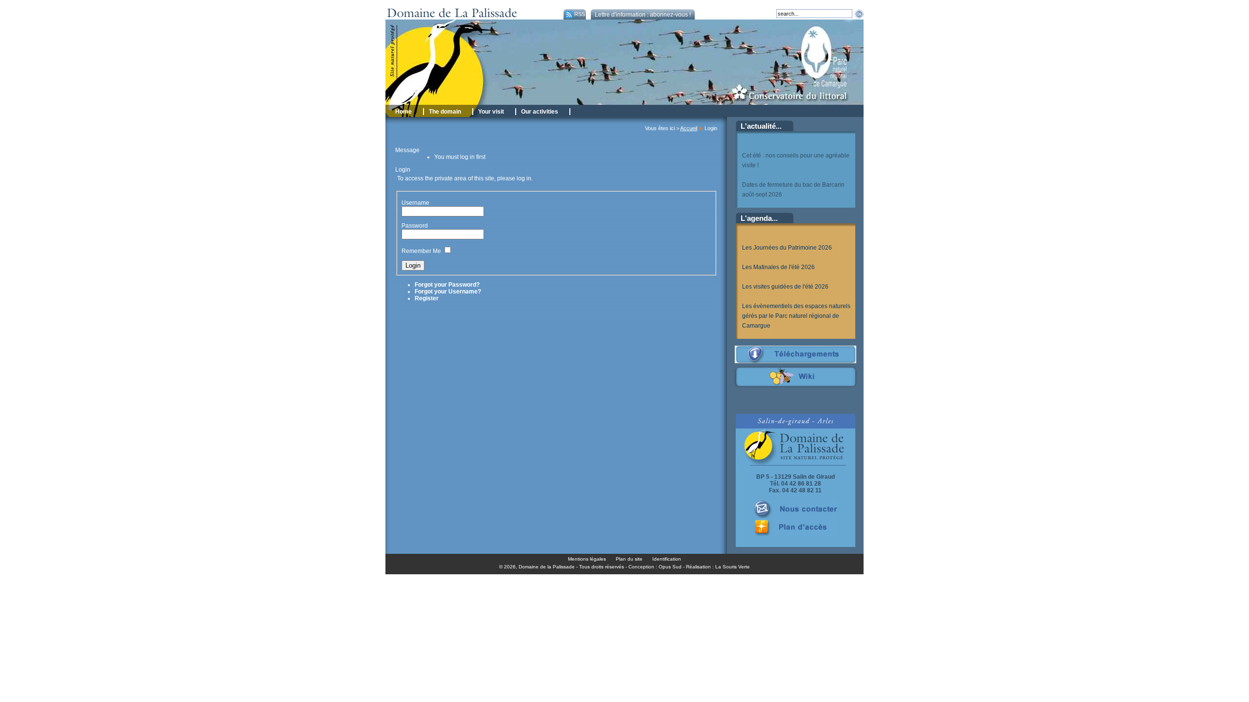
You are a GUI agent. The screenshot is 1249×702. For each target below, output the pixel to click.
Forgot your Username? (448, 291)
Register (427, 298)
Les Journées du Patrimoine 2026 (787, 247)
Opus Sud (670, 566)
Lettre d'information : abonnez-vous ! (643, 14)
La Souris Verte (732, 566)
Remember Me (421, 251)
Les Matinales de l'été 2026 (778, 267)
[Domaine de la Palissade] (472, 17)
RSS (579, 14)
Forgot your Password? (447, 284)
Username (415, 202)
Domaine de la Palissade (547, 566)
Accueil (688, 128)
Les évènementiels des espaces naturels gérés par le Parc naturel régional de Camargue (796, 316)
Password (415, 225)
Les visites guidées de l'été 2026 (785, 286)
